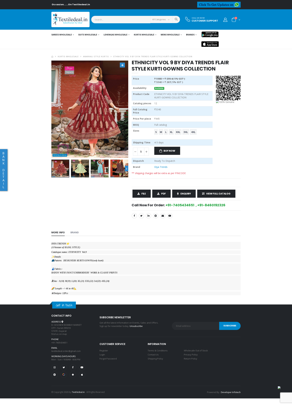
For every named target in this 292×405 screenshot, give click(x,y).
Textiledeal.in (78, 392)
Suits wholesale (87, 34)
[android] (73, 374)
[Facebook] (134, 215)
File (143, 193)
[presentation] (126, 168)
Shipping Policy (155, 358)
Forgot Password (108, 358)
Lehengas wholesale (115, 34)
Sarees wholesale (61, 34)
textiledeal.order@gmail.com (66, 351)
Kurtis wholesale (144, 34)
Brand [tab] (74, 232)
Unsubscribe (136, 326)
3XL (186, 132)
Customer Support (205, 20)
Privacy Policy (191, 354)
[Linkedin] (148, 215)
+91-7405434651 (59, 342)
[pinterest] (54, 374)
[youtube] (170, 215)
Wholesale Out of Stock (196, 350)
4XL (193, 132)
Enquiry (185, 193)
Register (104, 350)
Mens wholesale (170, 34)
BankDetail (3, 170)
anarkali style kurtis (96, 56)
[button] (236, 20)
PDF (163, 193)
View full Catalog (218, 193)
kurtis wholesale (68, 56)
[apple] (82, 374)
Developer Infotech (231, 392)
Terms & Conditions (158, 350)
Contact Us (153, 354)
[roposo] (63, 374)
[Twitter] (141, 215)
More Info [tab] (58, 232)
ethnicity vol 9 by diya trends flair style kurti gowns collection (152, 56)
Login (102, 354)
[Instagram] (54, 367)
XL (171, 132)
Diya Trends (160, 167)
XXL (178, 132)
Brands (190, 34)
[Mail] (162, 215)
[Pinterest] (155, 215)
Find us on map (59, 334)
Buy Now (169, 150)
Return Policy (190, 358)
